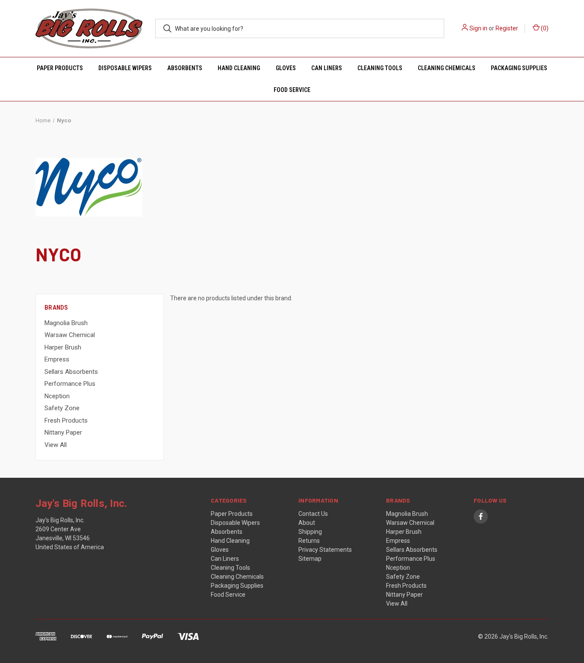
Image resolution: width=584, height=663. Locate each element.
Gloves (286, 68)
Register (507, 28)
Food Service (292, 89)
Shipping (310, 531)
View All (55, 445)
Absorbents (184, 68)
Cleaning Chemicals (446, 68)
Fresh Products (66, 420)
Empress (56, 359)
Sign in (478, 28)
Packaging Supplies (519, 68)
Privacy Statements (325, 549)
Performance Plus (69, 384)
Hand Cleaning (239, 68)
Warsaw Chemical (69, 335)
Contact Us (313, 513)
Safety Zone (62, 408)
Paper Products (60, 68)
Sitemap (309, 558)
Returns (309, 540)
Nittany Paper (63, 432)
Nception (57, 396)
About (306, 522)
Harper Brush (62, 347)
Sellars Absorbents (71, 372)
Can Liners (326, 68)
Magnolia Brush (66, 323)
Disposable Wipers (125, 68)
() (544, 28)
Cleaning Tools (379, 68)
